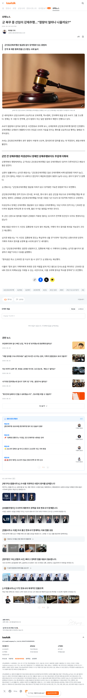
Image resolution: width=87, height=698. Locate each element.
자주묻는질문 (61, 652)
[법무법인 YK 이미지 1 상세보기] (6, 577)
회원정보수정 (5, 654)
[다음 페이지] (47, 467)
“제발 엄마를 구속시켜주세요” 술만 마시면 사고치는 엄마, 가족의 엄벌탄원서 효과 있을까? (34, 356)
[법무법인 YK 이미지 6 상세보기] (48, 577)
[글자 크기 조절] (78, 36)
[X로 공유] (46, 280)
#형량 (61, 290)
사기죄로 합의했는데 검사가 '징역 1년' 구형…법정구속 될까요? (24, 382)
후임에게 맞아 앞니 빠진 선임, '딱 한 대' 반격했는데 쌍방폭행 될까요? (27, 344)
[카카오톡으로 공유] (52, 280)
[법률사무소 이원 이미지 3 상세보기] (22, 548)
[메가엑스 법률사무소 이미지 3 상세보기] (23, 497)
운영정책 (34, 658)
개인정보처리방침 (19, 658)
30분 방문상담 (34, 652)
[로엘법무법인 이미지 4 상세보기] (31, 519)
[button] (82, 106)
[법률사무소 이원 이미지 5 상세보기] (41, 548)
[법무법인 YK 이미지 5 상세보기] (40, 577)
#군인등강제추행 (9, 290)
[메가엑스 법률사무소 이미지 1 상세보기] (6, 497)
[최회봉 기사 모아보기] (4, 31)
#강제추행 (37, 290)
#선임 (45, 290)
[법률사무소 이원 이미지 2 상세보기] (13, 548)
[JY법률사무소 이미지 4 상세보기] (40, 599)
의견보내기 (81, 299)
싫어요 (21, 299)
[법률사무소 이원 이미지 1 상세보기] (5, 548)
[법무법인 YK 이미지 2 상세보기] (15, 577)
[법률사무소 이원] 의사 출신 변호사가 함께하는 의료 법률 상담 (27, 530)
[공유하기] (83, 36)
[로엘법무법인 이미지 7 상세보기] (57, 519)
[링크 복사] (34, 280)
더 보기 (42, 406)
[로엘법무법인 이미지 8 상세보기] (65, 519)
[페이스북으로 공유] (40, 280)
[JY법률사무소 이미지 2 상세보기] (18, 599)
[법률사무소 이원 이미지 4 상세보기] (30, 548)
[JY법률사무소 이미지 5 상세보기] (52, 599)
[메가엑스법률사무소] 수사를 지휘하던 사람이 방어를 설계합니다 (28, 483)
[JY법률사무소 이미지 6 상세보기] (63, 599)
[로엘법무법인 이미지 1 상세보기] (6, 519)
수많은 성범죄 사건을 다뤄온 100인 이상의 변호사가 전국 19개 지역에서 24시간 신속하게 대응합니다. (34, 511)
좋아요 (10, 299)
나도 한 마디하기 (52, 693)
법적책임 (28, 658)
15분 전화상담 (33, 649)
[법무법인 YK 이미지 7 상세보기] (57, 577)
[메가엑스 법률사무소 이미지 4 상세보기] (31, 497)
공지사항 (60, 649)
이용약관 (11, 658)
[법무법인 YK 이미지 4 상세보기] (31, 577)
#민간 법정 (53, 290)
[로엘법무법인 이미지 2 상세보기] (15, 519)
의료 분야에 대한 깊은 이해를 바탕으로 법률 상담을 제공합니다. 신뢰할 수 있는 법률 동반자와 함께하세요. (35, 534)
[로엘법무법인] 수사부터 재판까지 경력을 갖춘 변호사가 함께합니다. (30, 508)
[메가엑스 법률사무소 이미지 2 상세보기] (15, 497)
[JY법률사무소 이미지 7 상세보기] (74, 599)
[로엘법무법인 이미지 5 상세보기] (40, 519)
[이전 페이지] (39, 467)
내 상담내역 (5, 649)
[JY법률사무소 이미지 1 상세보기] (7, 599)
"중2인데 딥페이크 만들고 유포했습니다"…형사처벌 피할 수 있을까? (26, 394)
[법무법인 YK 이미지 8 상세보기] (65, 577)
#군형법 (19, 290)
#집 (83, 290)
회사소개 (4, 658)
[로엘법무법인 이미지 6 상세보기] (48, 519)
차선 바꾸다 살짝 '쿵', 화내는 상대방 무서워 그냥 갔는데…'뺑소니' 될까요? (28, 369)
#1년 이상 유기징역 (73, 290)
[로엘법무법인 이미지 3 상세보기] (23, 519)
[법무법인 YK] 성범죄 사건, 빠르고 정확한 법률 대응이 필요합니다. (29, 559)
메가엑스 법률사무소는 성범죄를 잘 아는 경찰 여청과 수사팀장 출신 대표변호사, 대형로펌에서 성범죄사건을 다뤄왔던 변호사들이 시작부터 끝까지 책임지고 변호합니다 (42, 488)
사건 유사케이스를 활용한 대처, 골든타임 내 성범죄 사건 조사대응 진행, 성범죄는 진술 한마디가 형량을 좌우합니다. (38, 563)
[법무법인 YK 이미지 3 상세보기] (23, 577)
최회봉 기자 (11, 30)
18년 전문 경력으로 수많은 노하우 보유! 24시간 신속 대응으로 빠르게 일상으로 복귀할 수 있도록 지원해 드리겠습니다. (39, 592)
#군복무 (27, 290)
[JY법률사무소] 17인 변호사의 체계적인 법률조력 (22, 588)
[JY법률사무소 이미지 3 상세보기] (29, 599)
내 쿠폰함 (4, 652)
